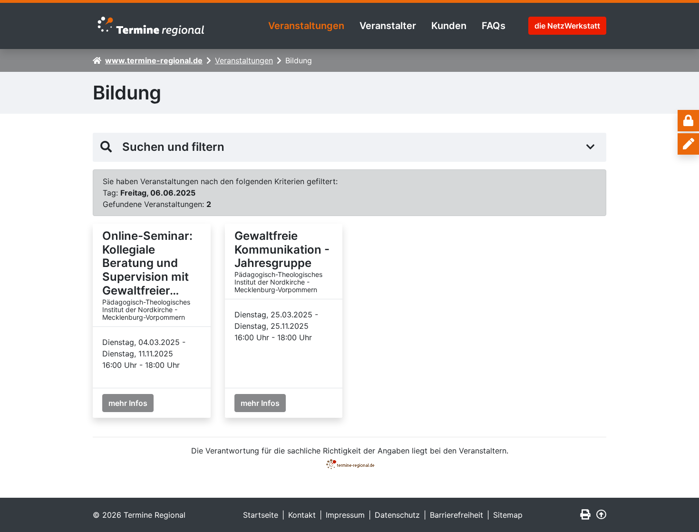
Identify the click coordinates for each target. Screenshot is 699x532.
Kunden (448, 25)
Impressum (345, 515)
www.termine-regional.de (154, 60)
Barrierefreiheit (456, 515)
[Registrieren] (688, 144)
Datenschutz (397, 515)
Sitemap (508, 515)
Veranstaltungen (306, 25)
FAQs (493, 25)
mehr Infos (127, 403)
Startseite (260, 515)
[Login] (688, 120)
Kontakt (302, 515)
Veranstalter (387, 25)
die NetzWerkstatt (567, 25)
